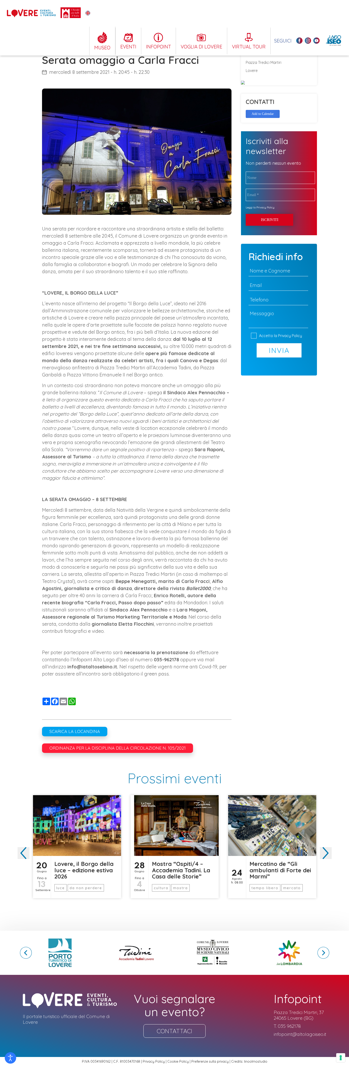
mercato (292, 888)
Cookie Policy (178, 1061)
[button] (326, 853)
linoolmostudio (255, 1061)
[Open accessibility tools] (10, 1058)
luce (60, 888)
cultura (161, 888)
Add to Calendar (263, 114)
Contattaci (174, 1031)
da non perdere (86, 888)
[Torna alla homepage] (31, 13)
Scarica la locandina (74, 731)
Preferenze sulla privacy (210, 1061)
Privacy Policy (265, 207)
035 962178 (289, 1026)
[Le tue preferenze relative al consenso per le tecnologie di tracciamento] (340, 1057)
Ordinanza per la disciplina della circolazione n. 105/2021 (117, 748)
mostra (180, 888)
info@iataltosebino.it (92, 667)
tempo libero (264, 888)
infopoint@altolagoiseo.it (300, 1034)
